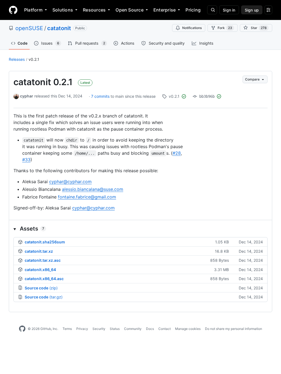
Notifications (192, 28)
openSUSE (29, 28)
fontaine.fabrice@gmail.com (87, 197)
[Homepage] (13, 9)
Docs (150, 329)
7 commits (101, 96)
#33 (26, 159)
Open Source (130, 10)
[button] (140, 229)
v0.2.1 (34, 59)
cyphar (26, 96)
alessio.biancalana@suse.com (92, 189)
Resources (94, 10)
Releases (17, 59)
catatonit (59, 28)
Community (133, 329)
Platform (33, 10)
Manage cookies (188, 329)
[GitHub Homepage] (22, 328)
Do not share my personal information (233, 329)
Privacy (82, 329)
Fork (225, 28)
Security (98, 329)
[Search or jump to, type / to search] (212, 9)
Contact (164, 329)
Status (115, 329)
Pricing (193, 10)
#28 (177, 153)
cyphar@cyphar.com (70, 181)
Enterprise (164, 10)
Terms (67, 329)
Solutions (62, 10)
